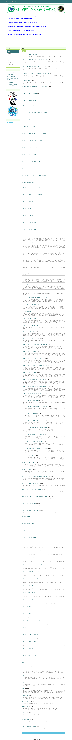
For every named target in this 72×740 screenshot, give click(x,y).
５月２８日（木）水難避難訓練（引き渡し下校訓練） (32, 140)
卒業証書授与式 (25, 695)
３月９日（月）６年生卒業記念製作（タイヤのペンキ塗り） (33, 242)
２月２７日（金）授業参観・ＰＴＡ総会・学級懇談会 (32, 263)
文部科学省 (9, 81)
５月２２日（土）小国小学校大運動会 (29, 154)
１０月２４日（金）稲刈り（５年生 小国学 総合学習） (32, 420)
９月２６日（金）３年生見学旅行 (28, 462)
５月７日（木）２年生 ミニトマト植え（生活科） (31, 187)
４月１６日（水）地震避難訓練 (28, 201)
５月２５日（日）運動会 (27, 606)
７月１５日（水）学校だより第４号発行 (29, 54)
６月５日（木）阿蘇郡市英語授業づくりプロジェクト (32, 592)
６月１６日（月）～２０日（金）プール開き (30, 578)
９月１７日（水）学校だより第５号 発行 (30, 483)
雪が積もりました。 (26, 701)
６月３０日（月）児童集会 (27, 530)
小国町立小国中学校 (10, 74)
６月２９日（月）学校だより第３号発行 (29, 100)
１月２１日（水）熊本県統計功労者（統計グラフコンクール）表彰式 (35, 297)
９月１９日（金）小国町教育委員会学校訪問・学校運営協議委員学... (35, 476)
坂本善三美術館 (10, 82)
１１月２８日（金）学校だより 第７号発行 (30, 338)
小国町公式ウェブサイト (11, 72)
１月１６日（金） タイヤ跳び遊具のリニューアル (32, 304)
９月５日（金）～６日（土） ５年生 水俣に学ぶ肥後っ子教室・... (35, 496)
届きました (24, 712)
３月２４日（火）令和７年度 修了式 (29, 222)
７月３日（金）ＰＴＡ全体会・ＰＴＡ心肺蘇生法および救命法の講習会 (35, 73)
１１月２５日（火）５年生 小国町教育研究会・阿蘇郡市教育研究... (35, 344)
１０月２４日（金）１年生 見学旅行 (29, 413)
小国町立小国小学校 (12, 1)
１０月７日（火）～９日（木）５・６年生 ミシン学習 (32, 441)
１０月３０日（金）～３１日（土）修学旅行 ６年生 (32, 393)
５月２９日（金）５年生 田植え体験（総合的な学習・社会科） (34, 133)
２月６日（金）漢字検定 (27, 284)
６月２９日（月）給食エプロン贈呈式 (29, 93)
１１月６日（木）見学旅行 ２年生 (29, 372)
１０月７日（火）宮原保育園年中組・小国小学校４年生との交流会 (35, 448)
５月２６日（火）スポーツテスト (28, 147)
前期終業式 (24, 662)
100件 (24, 51)
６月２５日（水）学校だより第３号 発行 (30, 537)
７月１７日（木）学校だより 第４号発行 (30, 510)
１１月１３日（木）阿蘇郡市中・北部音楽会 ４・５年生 (33, 379)
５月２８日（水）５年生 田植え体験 (29, 599)
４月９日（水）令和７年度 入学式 (29, 655)
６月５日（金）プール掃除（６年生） (29, 126)
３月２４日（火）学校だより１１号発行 (29, 229)
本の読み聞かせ (25, 706)
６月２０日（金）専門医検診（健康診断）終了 (31, 571)
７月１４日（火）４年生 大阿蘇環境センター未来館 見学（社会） (35, 66)
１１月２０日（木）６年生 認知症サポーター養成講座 (32, 358)
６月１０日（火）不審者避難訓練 (28, 585)
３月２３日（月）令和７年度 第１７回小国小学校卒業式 (33, 235)
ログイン (64, 1)
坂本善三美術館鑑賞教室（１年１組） (29, 726)
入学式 (23, 675)
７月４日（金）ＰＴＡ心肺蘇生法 (28, 516)
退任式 (23, 682)
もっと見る (43, 732)
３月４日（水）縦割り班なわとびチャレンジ (30, 256)
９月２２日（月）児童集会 (27, 469)
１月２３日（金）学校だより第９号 (29, 291)
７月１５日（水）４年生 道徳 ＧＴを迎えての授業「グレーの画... (35, 59)
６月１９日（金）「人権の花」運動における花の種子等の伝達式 (34, 112)
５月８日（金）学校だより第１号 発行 (29, 182)
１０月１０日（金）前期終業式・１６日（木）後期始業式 (33, 434)
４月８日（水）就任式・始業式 (28, 215)
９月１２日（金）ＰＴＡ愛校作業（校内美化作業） (32, 489)
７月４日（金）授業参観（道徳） (28, 523)
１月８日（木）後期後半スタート (28, 311)
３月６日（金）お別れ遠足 (27, 249)
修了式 (23, 688)
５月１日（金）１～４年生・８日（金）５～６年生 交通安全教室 (35, 175)
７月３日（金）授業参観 (27, 80)
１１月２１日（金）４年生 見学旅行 (29, 351)
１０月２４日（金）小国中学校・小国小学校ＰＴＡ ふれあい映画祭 (35, 406)
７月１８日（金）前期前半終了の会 (29, 503)
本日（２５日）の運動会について (28, 613)
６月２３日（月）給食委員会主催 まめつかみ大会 (32, 557)
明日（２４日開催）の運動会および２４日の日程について (33, 620)
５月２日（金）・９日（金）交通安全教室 (30, 634)
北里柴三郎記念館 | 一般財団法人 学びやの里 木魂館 (12, 85)
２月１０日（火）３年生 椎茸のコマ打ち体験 (31, 277)
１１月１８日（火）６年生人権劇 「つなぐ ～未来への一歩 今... (35, 365)
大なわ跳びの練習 (25, 719)
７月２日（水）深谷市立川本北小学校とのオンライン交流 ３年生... (35, 86)
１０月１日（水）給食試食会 (27, 455)
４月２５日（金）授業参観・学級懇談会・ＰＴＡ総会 (32, 641)
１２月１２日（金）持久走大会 (28, 331)
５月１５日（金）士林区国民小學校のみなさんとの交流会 (33, 161)
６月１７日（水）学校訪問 (27, 119)
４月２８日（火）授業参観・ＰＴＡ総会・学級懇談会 (32, 194)
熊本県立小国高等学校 (11, 76)
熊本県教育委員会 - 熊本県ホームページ (12, 79)
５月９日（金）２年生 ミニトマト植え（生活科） (32, 627)
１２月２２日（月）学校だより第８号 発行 (30, 325)
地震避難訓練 (24, 669)
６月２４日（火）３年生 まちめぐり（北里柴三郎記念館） (33, 543)
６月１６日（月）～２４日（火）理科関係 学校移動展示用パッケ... (35, 550)
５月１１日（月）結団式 (27, 168)
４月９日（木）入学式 (26, 208)
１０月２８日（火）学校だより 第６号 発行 (30, 400)
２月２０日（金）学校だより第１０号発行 (30, 270)
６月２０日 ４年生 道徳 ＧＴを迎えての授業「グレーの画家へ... (35, 564)
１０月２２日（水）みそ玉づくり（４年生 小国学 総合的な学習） (34, 427)
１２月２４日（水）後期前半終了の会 (29, 318)
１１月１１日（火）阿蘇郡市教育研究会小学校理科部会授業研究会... (35, 386)
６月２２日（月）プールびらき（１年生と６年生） (32, 105)
